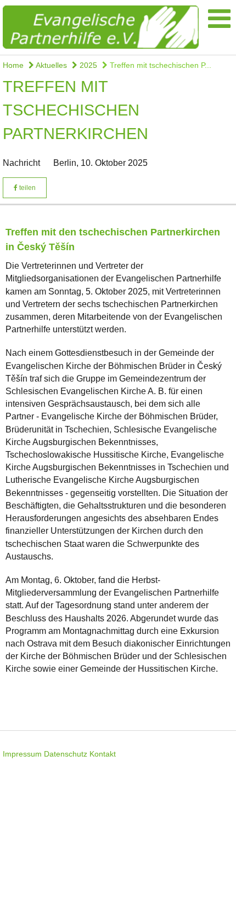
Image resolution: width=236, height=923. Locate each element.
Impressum (22, 753)
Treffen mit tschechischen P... (159, 65)
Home (13, 65)
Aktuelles (50, 65)
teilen (27, 188)
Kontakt (102, 753)
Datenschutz (65, 753)
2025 (87, 65)
